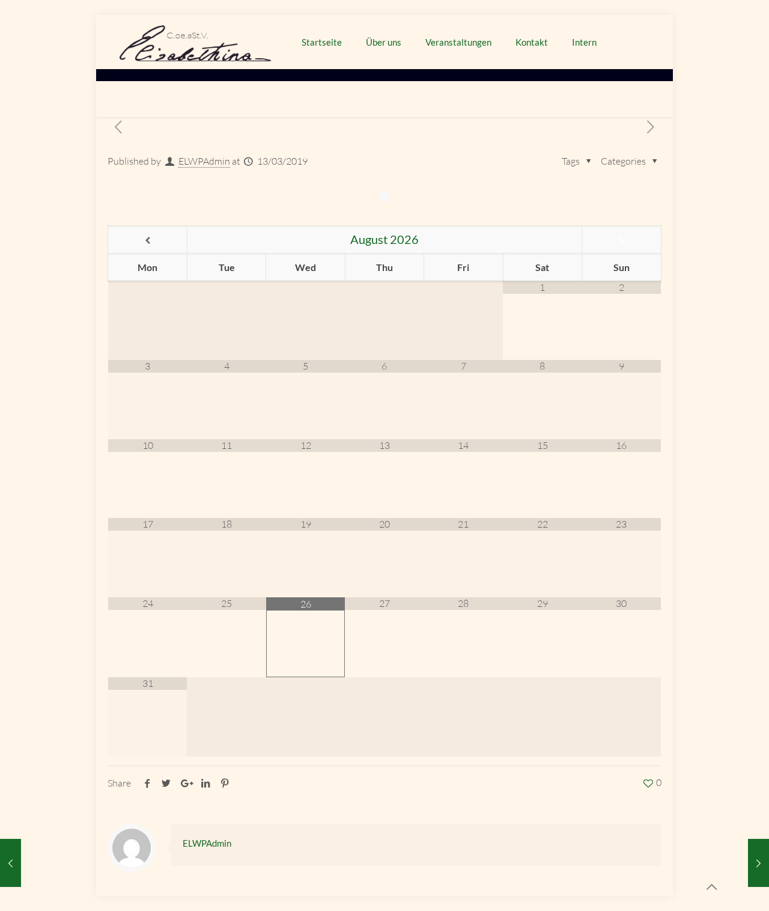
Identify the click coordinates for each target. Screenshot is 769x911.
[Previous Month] (147, 240)
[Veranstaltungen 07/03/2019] (10, 863)
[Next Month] (621, 240)
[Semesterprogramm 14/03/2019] (758, 863)
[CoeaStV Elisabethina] (196, 42)
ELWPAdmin (204, 161)
